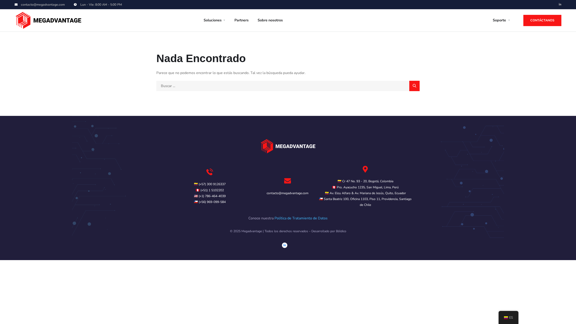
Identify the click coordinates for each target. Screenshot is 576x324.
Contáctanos (542, 20)
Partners (241, 20)
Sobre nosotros (270, 20)
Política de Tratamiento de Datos (301, 218)
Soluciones (213, 20)
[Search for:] (288, 85)
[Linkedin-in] (560, 4)
